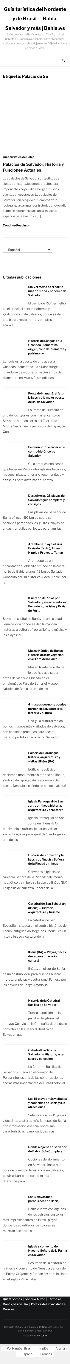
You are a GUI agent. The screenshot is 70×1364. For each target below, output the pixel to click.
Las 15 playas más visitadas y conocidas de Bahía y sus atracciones (47, 1103)
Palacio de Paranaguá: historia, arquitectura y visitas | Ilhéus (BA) (44, 757)
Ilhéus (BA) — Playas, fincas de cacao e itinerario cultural (47, 956)
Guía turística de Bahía (18, 157)
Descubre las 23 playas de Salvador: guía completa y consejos (46, 500)
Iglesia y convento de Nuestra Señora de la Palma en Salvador (47, 1251)
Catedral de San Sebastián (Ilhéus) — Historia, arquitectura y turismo (47, 908)
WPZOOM (41, 1335)
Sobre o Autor (35, 1299)
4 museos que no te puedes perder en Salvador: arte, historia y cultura (47, 709)
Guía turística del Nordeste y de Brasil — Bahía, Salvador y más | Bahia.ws (35, 18)
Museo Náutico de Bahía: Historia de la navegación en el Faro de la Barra (45, 655)
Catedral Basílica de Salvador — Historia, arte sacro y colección (45, 1054)
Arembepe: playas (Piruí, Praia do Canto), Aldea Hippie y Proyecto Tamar (45, 548)
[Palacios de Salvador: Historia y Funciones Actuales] (35, 148)
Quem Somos (12, 1299)
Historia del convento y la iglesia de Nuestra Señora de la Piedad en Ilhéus (46, 859)
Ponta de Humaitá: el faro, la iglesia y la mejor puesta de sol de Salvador (46, 398)
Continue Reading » (16, 225)
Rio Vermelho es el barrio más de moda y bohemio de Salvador (47, 291)
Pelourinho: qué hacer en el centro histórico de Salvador (46, 451)
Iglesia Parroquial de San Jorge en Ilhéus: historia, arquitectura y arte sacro (45, 806)
